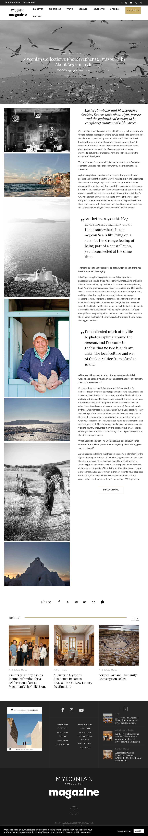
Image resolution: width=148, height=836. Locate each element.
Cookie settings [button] (124, 831)
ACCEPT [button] (139, 831)
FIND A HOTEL (85, 724)
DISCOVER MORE (111, 490)
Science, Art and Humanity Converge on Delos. (118, 677)
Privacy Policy (68, 826)
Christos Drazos (92, 114)
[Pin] (76, 602)
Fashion (57, 670)
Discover (38, 9)
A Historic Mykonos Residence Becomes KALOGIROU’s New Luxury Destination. (73, 680)
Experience (55, 9)
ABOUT (62, 736)
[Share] (59, 602)
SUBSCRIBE (62, 724)
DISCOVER (85, 728)
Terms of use (80, 826)
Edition (37, 16)
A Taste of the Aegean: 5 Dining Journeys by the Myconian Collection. (126, 720)
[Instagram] (126, 2)
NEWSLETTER (62, 744)
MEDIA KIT (85, 747)
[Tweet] (67, 602)
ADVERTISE (62, 740)
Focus (64, 53)
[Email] (93, 602)
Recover (83, 9)
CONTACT (63, 728)
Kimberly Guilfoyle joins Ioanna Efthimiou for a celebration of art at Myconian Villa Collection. (27, 680)
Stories (114, 9)
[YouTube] (130, 2)
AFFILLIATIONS (85, 743)
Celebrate (98, 9)
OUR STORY (85, 732)
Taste (69, 9)
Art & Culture (14, 670)
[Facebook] (122, 2)
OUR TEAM (62, 732)
